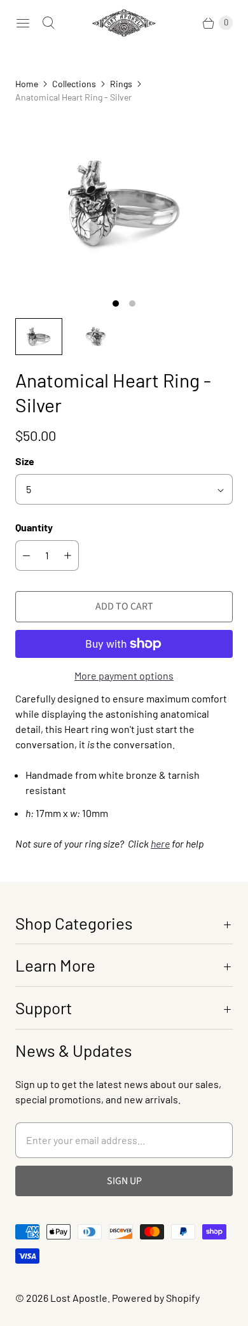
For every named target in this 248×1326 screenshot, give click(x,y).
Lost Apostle (78, 1298)
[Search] (48, 23)
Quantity (34, 527)
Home (26, 83)
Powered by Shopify (156, 1298)
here (160, 843)
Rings (121, 83)
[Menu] (23, 23)
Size (24, 461)
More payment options (124, 675)
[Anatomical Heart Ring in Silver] (124, 203)
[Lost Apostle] (124, 23)
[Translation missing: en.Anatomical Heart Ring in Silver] (38, 336)
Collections (74, 83)
